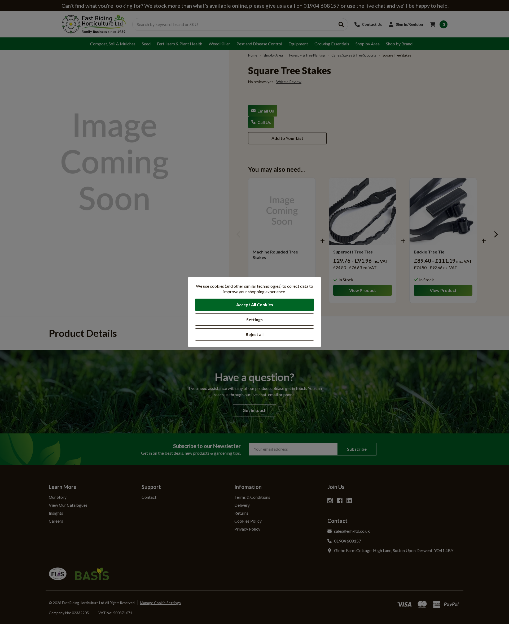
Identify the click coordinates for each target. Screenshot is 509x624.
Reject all (255, 334)
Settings (254, 319)
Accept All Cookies (254, 304)
